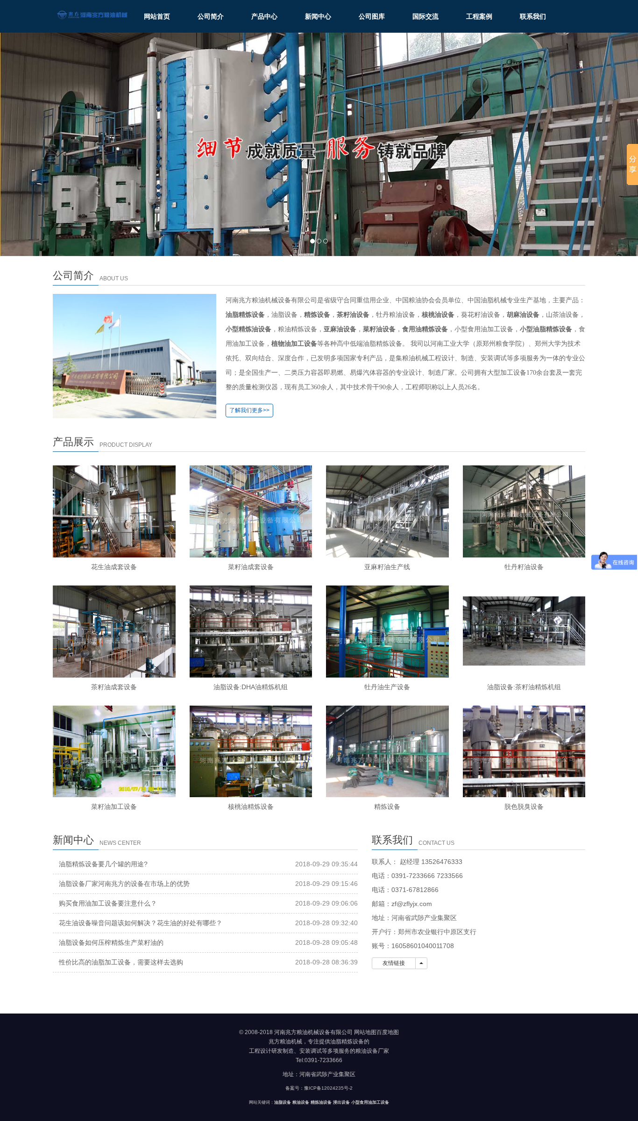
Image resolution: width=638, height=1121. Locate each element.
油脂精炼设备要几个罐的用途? (103, 864)
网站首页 (157, 16)
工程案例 (479, 16)
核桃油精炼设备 (251, 806)
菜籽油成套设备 (251, 567)
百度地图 (387, 1032)
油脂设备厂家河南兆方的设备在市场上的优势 (124, 883)
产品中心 (264, 16)
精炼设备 (387, 806)
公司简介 (211, 16)
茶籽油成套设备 (114, 687)
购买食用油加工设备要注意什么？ (108, 903)
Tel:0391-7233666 (319, 1060)
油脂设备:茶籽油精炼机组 (524, 687)
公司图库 (372, 16)
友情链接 (394, 963)
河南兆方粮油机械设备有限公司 (313, 1032)
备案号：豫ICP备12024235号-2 (319, 1088)
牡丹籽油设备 (524, 567)
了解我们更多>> (249, 410)
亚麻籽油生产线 (387, 567)
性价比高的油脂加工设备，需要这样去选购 (121, 962)
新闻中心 (318, 16)
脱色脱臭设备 (524, 806)
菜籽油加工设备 (114, 806)
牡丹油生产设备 (387, 687)
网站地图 (365, 1032)
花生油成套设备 (114, 567)
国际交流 (425, 16)
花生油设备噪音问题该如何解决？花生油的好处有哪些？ (140, 923)
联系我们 (533, 16)
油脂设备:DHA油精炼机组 (250, 687)
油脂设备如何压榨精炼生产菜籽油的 (111, 942)
